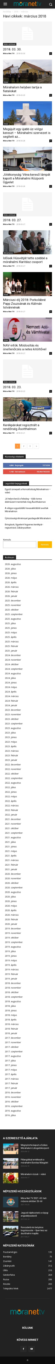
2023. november (13, 714)
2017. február (11, 1083)
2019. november (13, 933)
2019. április (10, 964)
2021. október (12, 828)
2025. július (10, 623)
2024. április (10, 691)
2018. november (13, 987)
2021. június (11, 846)
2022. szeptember (14, 778)
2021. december (13, 819)
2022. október (12, 773)
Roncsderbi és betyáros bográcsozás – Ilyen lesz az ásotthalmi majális (34, 1230)
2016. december (13, 1092)
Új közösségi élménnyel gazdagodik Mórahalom (28, 518)
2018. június (11, 1010)
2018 (16, 11)
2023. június (11, 737)
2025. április (10, 637)
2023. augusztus (13, 728)
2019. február (11, 974)
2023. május (11, 741)
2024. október (12, 664)
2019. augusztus (13, 946)
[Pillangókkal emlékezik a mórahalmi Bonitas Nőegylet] (10, 1163)
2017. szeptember (14, 1051)
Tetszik (46, 465)
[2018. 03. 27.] (27, 204)
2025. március (12, 641)
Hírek (6, 82)
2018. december (13, 983)
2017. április (10, 1074)
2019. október (12, 937)
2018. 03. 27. (12, 220)
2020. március (12, 914)
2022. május (11, 796)
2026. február (11, 591)
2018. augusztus (13, 1001)
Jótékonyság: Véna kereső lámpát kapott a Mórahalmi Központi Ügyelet (26, 178)
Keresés (7, 539)
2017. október (12, 1046)
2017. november (13, 1042)
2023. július (10, 732)
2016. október (12, 1101)
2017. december (13, 1037)
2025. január (11, 650)
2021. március (12, 860)
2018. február (11, 1028)
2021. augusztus (13, 837)
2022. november (13, 769)
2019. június (11, 955)
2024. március (12, 696)
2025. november (13, 605)
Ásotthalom (8, 420)
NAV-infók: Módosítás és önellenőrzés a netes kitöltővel (24, 347)
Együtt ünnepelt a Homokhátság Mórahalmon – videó (28, 491)
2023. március (12, 750)
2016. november (13, 1097)
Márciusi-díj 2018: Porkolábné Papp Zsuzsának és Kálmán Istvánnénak (24, 303)
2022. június (11, 791)
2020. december (13, 873)
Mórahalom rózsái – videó (33, 1174)
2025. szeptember (14, 614)
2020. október (12, 882)
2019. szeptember (14, 942)
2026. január (11, 596)
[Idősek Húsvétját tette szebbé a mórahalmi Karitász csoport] (27, 242)
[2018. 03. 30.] (27, 34)
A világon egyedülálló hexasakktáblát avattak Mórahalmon (26, 510)
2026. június (11, 573)
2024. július (10, 678)
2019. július (10, 951)
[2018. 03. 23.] (27, 371)
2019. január (11, 978)
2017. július (10, 1060)
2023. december (13, 709)
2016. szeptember (14, 1106)
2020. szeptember (14, 887)
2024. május (11, 687)
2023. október (12, 719)
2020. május (11, 905)
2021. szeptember (14, 832)
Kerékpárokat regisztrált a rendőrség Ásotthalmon (21, 427)
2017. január (11, 1087)
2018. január (11, 1033)
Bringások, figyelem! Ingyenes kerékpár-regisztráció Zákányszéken (24, 526)
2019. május (11, 960)
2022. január (11, 814)
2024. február (11, 700)
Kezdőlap (7, 11)
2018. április (10, 1019)
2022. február (11, 810)
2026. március (12, 586)
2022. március (12, 805)
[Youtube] (32, 1349)
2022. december (13, 764)
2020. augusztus (13, 892)
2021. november (13, 823)
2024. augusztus (13, 673)
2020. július (10, 896)
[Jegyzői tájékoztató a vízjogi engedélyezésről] (10, 1216)
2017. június (11, 1065)
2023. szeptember (14, 723)
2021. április (10, 855)
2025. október (12, 609)
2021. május (11, 851)
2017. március (12, 1078)
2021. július (10, 842)
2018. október (12, 992)
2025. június (11, 627)
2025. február (11, 646)
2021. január (11, 869)
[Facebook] (23, 1349)
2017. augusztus (13, 1056)
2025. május (11, 632)
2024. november (13, 659)
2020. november (13, 878)
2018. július (10, 1005)
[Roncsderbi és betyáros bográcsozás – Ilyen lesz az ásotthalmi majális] (10, 1231)
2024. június (11, 682)
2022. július (10, 787)
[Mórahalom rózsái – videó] (10, 1178)
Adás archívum (9, 44)
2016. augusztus (13, 1110)
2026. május (11, 577)
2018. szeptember (14, 996)
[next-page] (36, 446)
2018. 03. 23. (12, 387)
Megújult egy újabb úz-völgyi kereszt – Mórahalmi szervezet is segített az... (26, 132)
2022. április (10, 801)
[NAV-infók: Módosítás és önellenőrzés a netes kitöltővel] (27, 330)
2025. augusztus (13, 618)
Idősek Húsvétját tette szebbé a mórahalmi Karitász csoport (25, 260)
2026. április (10, 582)
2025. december (13, 600)
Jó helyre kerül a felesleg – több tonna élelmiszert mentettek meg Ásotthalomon (25, 500)
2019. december (13, 928)
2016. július (10, 1115)
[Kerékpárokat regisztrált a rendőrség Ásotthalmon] (27, 409)
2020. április (10, 910)
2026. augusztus (13, 564)
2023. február (11, 755)
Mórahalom (8, 253)
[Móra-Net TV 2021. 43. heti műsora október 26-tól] (10, 1202)
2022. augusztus (13, 782)
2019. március (12, 969)
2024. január (11, 705)
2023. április (10, 746)
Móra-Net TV (8, 53)
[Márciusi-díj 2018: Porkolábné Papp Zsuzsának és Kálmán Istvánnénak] (27, 284)
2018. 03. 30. (12, 49)
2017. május (11, 1069)
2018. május (11, 1015)
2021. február (11, 864)
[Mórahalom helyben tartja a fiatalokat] (27, 72)
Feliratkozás (43, 472)
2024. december (13, 655)
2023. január (11, 760)
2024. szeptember (14, 668)
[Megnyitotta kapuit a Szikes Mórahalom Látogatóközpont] (10, 1149)
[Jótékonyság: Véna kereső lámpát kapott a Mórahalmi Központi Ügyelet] (27, 159)
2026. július (10, 568)
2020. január (11, 923)
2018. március (12, 1024)
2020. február (11, 919)
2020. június (11, 901)
